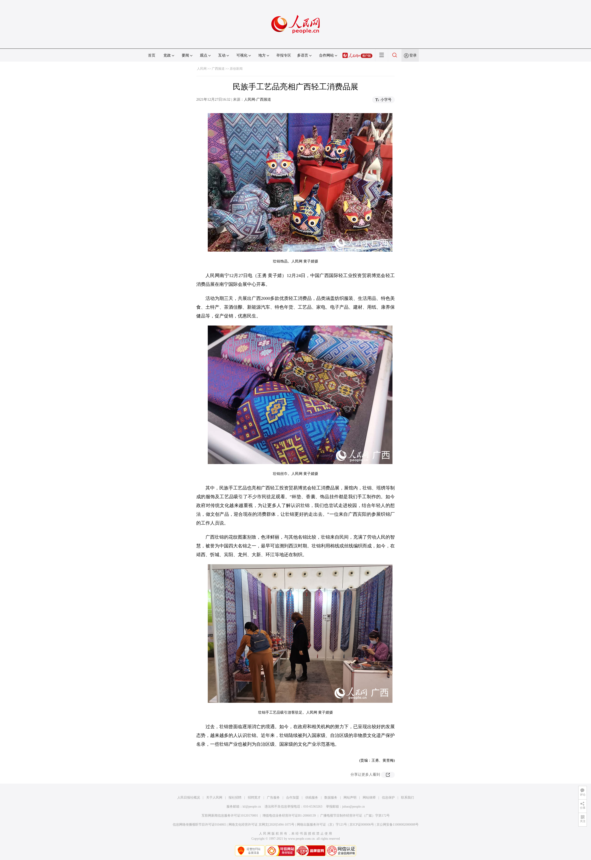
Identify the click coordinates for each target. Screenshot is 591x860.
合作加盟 (292, 797)
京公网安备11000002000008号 (398, 824)
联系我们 (407, 797)
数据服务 (330, 797)
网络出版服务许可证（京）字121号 (322, 824)
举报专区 (283, 55)
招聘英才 (254, 797)
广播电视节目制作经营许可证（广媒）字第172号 (355, 815)
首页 (151, 55)
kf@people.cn (252, 806)
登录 (413, 55)
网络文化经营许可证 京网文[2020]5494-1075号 (261, 824)
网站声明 (350, 797)
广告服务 (273, 797)
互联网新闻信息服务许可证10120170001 (230, 815)
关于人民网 (214, 797)
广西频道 (218, 68)
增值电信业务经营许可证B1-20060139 (289, 815)
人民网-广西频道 (257, 99)
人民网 (202, 68)
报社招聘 (235, 797)
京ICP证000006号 (362, 824)
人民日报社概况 (188, 797)
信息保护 (388, 797)
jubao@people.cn (353, 806)
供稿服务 (311, 797)
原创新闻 (236, 68)
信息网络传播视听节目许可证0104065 (199, 824)
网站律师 (369, 797)
